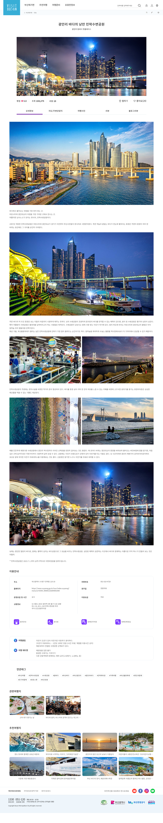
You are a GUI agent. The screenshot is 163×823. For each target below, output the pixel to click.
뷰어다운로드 (46, 791)
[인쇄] (158, 12)
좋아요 (141, 101)
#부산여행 (21, 675)
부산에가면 (29, 4)
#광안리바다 (89, 675)
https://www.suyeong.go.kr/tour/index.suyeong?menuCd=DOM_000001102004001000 (50, 589)
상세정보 (29, 110)
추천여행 (43, 4)
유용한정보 (70, 4)
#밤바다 (56, 675)
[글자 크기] (146, 12)
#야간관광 (44, 679)
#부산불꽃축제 (125, 675)
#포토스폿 (33, 679)
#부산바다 (65, 675)
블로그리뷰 (133, 110)
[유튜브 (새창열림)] (134, 791)
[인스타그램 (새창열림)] (146, 791)
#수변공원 (45, 675)
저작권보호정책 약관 (31, 791)
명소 (35, 12)
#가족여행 (112, 675)
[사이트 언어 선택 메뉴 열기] (157, 5)
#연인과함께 (137, 675)
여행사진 (81, 110)
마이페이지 (151, 5)
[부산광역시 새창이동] (118, 802)
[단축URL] (152, 12)
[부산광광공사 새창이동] (136, 802)
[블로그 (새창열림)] (152, 791)
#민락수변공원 (34, 675)
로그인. (146, 5)
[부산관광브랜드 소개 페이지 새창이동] (151, 802)
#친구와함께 (22, 679)
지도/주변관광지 (56, 110)
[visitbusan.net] (11, 9)
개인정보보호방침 (14, 791)
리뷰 (52, 101)
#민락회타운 (101, 675)
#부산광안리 (77, 675)
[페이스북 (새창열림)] (140, 791)
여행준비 (56, 4)
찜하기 (125, 101)
